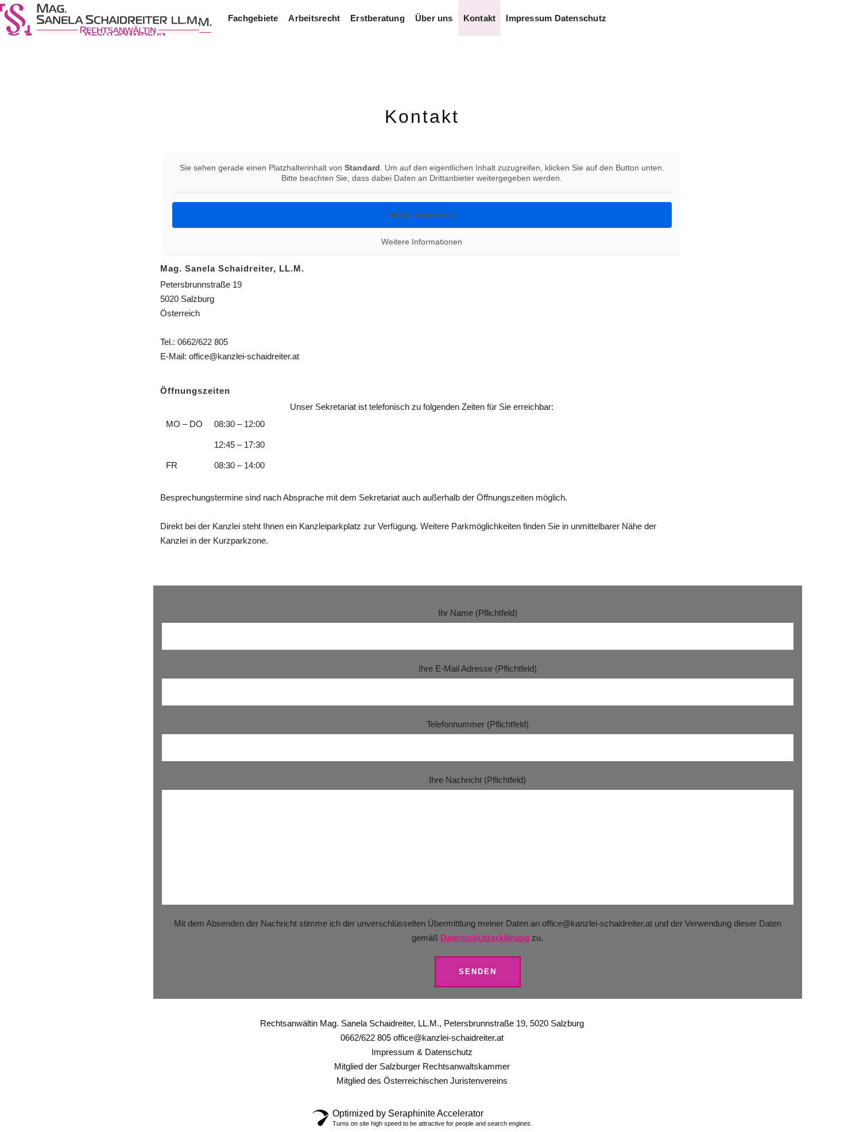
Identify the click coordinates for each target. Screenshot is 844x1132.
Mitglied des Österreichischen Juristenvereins (422, 1081)
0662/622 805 (202, 342)
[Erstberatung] (377, 18)
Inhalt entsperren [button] (421, 214)
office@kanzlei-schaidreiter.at (244, 356)
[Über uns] (434, 18)
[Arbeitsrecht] (314, 18)
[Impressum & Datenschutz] (556, 18)
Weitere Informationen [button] (421, 241)
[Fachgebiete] (253, 18)
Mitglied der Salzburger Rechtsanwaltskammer (422, 1066)
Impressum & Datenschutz (422, 1052)
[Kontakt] (479, 18)
